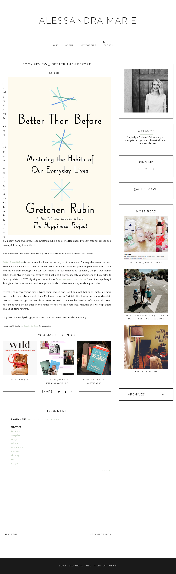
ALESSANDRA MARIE (88, 20)
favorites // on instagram (146, 262)
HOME (55, 45)
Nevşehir (15, 435)
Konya (14, 439)
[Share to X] (59, 392)
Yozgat (14, 463)
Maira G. (112, 566)
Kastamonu (17, 447)
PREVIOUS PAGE (100, 534)
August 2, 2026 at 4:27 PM (44, 419)
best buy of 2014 (146, 371)
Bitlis (13, 459)
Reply (106, 470)
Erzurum (15, 451)
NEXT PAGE (11, 534)
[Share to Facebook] (65, 392)
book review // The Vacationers (93, 381)
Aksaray (15, 455)
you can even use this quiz (72, 279)
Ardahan (15, 431)
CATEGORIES (88, 45)
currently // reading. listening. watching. (57, 381)
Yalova (14, 443)
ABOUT (69, 45)
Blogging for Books (31, 326)
